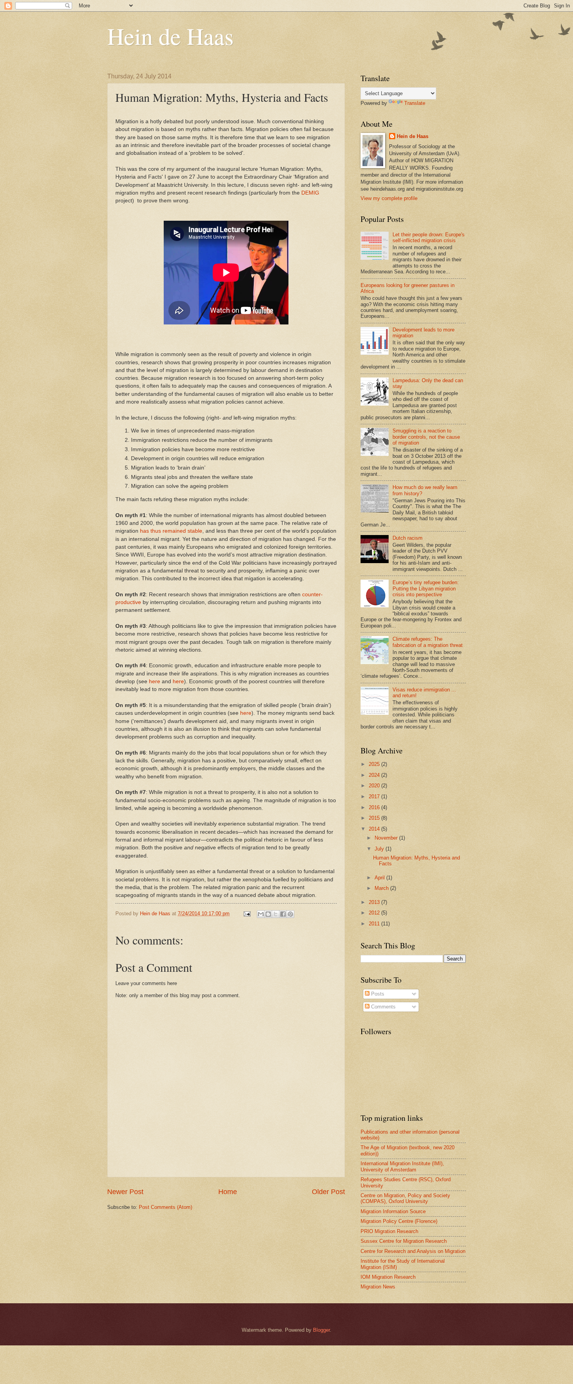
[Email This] (261, 914)
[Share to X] (275, 914)
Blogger (321, 1330)
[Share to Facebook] (283, 914)
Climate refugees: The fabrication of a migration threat (428, 642)
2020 (375, 786)
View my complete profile (389, 198)
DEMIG (310, 193)
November (387, 838)
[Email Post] (246, 913)
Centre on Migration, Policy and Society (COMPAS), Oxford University (405, 1198)
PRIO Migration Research (389, 1231)
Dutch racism (408, 538)
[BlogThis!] (268, 914)
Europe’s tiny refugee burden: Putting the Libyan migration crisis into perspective (426, 588)
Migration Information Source (393, 1211)
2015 (375, 818)
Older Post (328, 1192)
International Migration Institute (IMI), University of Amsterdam (402, 1166)
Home (227, 1192)
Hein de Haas (170, 35)
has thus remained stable (171, 531)
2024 (375, 775)
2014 (375, 829)
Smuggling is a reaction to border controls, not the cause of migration (426, 437)
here (154, 681)
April (380, 878)
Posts (377, 994)
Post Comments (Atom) (165, 1207)
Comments (383, 1007)
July (380, 849)
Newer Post (125, 1192)
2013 (375, 902)
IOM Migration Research (388, 1277)
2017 (375, 796)
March (382, 888)
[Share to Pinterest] (290, 914)
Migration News (378, 1287)
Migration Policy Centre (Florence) (399, 1221)
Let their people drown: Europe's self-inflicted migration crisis (429, 237)
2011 (375, 924)
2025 (375, 764)
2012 (375, 913)
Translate (414, 103)
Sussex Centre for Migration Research (404, 1241)
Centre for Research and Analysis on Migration (413, 1251)
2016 (375, 807)
